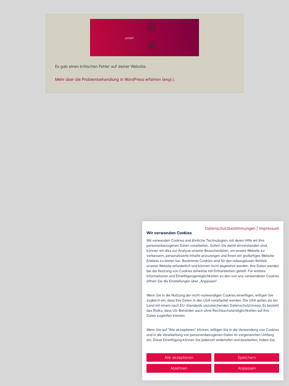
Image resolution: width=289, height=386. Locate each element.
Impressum (269, 228)
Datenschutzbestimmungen (230, 228)
